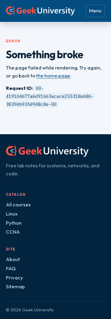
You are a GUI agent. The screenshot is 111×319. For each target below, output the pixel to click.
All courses (18, 204)
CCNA (13, 232)
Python (14, 223)
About (13, 259)
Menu (95, 10)
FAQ (11, 268)
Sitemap (15, 286)
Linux (11, 213)
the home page (53, 75)
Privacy (14, 277)
